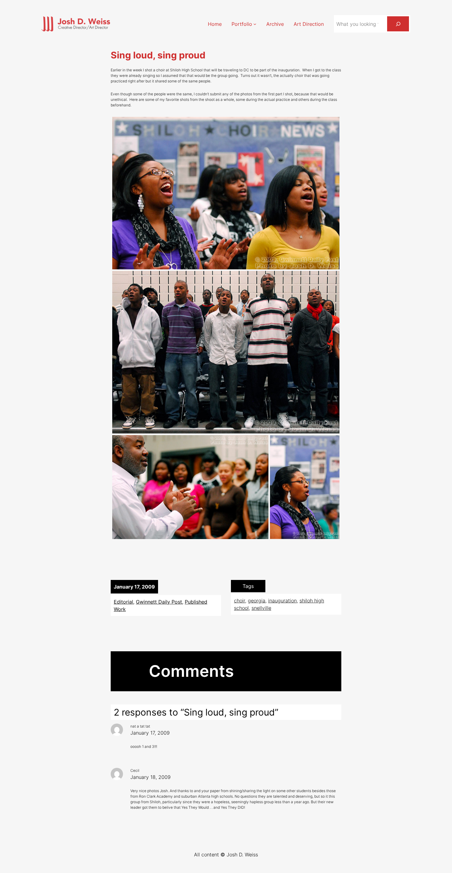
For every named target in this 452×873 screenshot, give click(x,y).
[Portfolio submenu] (254, 24)
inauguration (282, 600)
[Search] (398, 23)
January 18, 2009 (150, 777)
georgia (256, 600)
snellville (261, 608)
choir (239, 600)
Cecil (134, 770)
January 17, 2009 (150, 733)
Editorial (123, 602)
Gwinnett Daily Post (159, 602)
